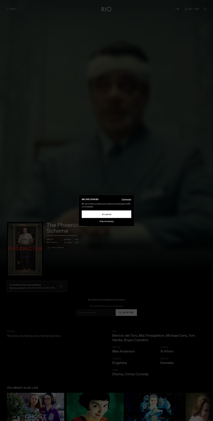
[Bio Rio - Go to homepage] (106, 9)
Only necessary (107, 221)
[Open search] (205, 9)
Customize (126, 199)
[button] (12, 9)
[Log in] (185, 9)
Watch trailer (57, 247)
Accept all (106, 214)
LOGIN (196, 9)
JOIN (190, 9)
